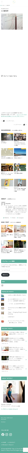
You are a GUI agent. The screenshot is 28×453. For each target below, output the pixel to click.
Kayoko (8, 203)
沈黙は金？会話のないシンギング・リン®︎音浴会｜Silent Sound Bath (13, 359)
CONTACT (11, 316)
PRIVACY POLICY (8, 444)
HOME (4, 442)
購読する (5, 274)
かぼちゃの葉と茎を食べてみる (17, 295)
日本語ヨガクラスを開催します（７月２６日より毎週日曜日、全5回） (13, 341)
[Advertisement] (14, 53)
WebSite (7, 217)
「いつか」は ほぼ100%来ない (17, 303)
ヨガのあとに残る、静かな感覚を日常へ (16, 333)
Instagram (21, 217)
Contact (3, 421)
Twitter (14, 217)
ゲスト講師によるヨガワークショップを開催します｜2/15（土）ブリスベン (13, 368)
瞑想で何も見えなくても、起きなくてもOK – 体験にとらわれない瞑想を (13, 350)
